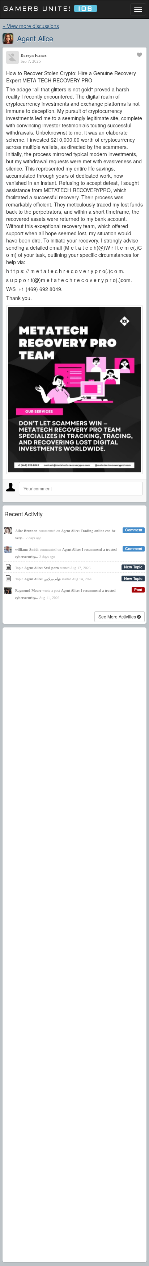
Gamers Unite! (48, 9)
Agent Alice (35, 38)
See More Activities (117, 616)
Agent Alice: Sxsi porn (41, 568)
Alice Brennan (26, 531)
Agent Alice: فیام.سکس (42, 579)
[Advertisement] (74, 944)
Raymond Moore (28, 591)
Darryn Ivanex (34, 55)
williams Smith (27, 550)
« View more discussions (31, 26)
